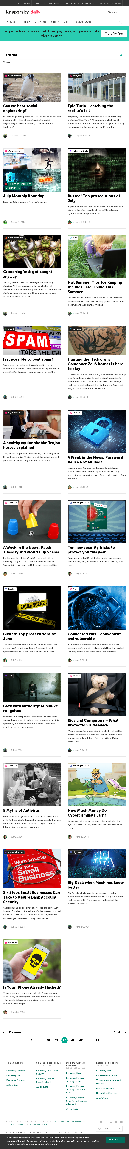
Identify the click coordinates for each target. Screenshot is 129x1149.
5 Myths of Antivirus (21, 810)
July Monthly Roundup (24, 196)
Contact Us (10, 1132)
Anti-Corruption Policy (76, 1122)
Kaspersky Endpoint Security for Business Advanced (76, 1100)
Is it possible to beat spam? (28, 359)
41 (73, 1040)
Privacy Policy (59, 1122)
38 (48, 1040)
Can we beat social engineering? (20, 108)
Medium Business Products (75, 1064)
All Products (42, 1087)
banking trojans (80, 503)
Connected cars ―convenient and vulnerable (94, 636)
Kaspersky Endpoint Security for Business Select (76, 1089)
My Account (114, 12)
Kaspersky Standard (15, 1070)
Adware (76, 676)
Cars (75, 589)
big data (76, 852)
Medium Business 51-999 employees (78, 3)
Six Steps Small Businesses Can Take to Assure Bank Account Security (31, 897)
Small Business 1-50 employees (46, 3)
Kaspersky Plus (13, 1075)
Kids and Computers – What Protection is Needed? (93, 722)
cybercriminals (80, 151)
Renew (26, 22)
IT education (14, 75)
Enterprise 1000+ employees (109, 3)
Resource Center (48, 1132)
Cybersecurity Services (107, 1075)
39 (56, 1040)
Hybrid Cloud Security (106, 1093)
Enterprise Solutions (107, 1062)
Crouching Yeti (16, 238)
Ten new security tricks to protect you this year (91, 549)
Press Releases (61, 1132)
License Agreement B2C (17, 1125)
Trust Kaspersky (76, 1132)
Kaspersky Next (73, 1073)
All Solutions (12, 1085)
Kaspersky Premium (15, 1080)
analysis (76, 75)
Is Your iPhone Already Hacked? (32, 987)
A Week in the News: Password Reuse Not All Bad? (95, 459)
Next (117, 1032)
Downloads (40, 22)
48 (97, 1040)
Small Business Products (49, 1062)
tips (74, 238)
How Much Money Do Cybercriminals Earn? (87, 812)
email (11, 329)
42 (81, 1040)
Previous (14, 1032)
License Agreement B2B (38, 1125)
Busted (11, 589)
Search (121, 55)
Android (76, 412)
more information (48, 1144)
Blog (66, 22)
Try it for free (114, 33)
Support (55, 22)
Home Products (23, 3)
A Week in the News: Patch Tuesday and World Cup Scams (31, 549)
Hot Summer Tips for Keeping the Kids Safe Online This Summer (95, 287)
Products (10, 22)
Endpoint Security (105, 1088)
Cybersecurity (15, 151)
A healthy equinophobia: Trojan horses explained (31, 445)
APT (10, 676)
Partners (30, 1132)
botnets (76, 329)
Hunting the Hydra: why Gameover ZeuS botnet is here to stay (95, 364)
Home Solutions (14, 1062)
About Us (21, 1132)
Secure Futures (83, 22)
